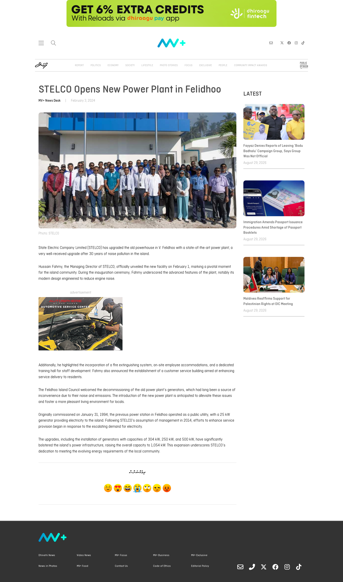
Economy (113, 65)
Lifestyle (147, 65)
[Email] (240, 566)
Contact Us (121, 566)
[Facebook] (275, 566)
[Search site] (53, 43)
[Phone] (252, 566)
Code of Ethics (162, 566)
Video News (84, 555)
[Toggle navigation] (41, 43)
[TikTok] (298, 566)
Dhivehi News (46, 555)
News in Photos (47, 566)
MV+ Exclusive (199, 555)
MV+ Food (82, 566)
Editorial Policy (200, 566)
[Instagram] (287, 566)
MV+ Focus (121, 555)
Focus (188, 65)
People (223, 65)
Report (79, 65)
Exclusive (205, 65)
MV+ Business (161, 555)
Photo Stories (169, 65)
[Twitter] (263, 566)
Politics (96, 65)
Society (130, 65)
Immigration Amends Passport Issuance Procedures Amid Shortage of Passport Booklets (273, 227)
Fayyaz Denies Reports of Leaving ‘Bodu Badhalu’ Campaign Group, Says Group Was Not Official (273, 151)
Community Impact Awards (250, 65)
